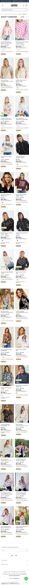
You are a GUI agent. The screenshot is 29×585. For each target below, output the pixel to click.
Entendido (24, 583)
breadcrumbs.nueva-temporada (10, 14)
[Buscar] (26, 10)
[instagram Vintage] (12, 555)
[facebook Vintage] (16, 555)
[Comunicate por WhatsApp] (26, 578)
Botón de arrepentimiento (14, 575)
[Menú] (2, 5)
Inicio (2, 14)
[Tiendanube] (14, 578)
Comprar (18, 92)
